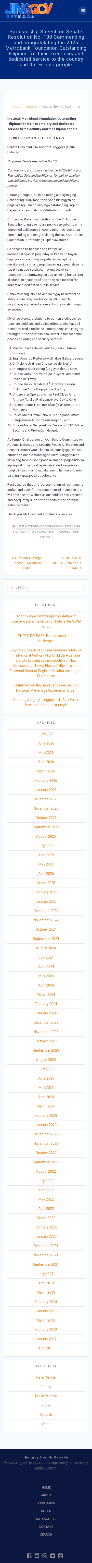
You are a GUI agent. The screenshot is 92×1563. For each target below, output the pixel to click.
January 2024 (46, 1013)
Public (46, 1405)
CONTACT (46, 1526)
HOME (46, 1487)
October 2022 (46, 1153)
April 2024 (46, 985)
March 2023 (46, 1106)
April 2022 (46, 1209)
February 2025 (46, 892)
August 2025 (46, 836)
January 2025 (46, 901)
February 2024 (46, 1004)
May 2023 (46, 1088)
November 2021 (46, 1255)
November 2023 (46, 1032)
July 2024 (46, 957)
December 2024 (46, 911)
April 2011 (46, 1348)
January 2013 (46, 1311)
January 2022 (46, 1236)
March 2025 (46, 883)
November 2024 (46, 920)
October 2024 (46, 929)
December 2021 (46, 1246)
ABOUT (46, 1495)
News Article (46, 1377)
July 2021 (46, 1274)
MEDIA (46, 1511)
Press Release (46, 1396)
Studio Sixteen (45, 1468)
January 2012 (46, 1339)
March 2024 (46, 995)
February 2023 (46, 1116)
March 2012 (46, 1320)
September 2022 (46, 1162)
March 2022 (46, 1218)
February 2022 (46, 1227)
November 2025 (46, 808)
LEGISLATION (46, 1503)
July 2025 (46, 846)
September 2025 (46, 827)
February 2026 (46, 780)
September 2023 (46, 1050)
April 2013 (46, 1283)
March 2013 (46, 1292)
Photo (46, 1387)
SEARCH (46, 1534)
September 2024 (46, 939)
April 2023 (46, 1097)
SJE (17, 106)
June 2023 (46, 1078)
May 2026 (46, 753)
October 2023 (46, 1041)
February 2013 (46, 1302)
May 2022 (46, 1199)
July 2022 (46, 1181)
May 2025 (46, 864)
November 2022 (46, 1143)
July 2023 (46, 1069)
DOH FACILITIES (46, 1519)
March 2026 (46, 771)
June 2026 (46, 743)
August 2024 (46, 948)
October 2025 (46, 818)
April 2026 (46, 762)
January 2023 (46, 1125)
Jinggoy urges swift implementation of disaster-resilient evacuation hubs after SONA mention (46, 621)
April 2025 (46, 874)
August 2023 (46, 1060)
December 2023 (46, 1022)
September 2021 (46, 1264)
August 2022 (46, 1171)
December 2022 (46, 1134)
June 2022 (46, 1190)
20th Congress (43, 531)
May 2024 (46, 976)
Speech (31, 106)
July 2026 (46, 734)
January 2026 (46, 790)
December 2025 (46, 799)
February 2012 (46, 1330)
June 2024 (46, 967)
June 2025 (46, 855)
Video (46, 1424)
